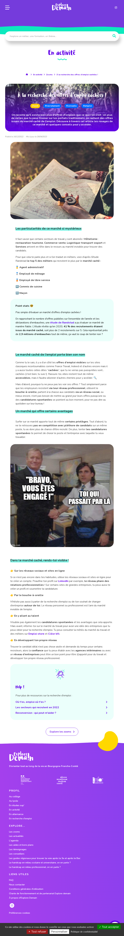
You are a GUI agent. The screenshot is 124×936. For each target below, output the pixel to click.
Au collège (14, 796)
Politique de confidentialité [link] (84, 931)
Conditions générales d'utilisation (26, 889)
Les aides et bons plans (21, 845)
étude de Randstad (62, 322)
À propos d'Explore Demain (23, 897)
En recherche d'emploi (20, 818)
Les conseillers (16, 853)
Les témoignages (17, 849)
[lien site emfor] (98, 780)
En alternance (16, 814)
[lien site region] (62, 780)
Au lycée (13, 801)
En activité (37, 74)
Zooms (49, 74)
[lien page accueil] (61, 7)
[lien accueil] (28, 74)
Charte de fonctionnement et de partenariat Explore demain (40, 893)
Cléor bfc (54, 634)
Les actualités (16, 836)
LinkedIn (63, 581)
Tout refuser (38, 931)
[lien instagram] (116, 7)
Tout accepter (110, 926)
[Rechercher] (114, 36)
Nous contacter (17, 884)
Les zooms (14, 831)
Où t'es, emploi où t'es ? (31, 702)
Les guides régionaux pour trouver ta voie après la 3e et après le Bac (44, 858)
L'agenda (13, 840)
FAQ (11, 880)
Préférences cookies (19, 913)
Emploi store (36, 634)
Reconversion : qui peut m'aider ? (36, 713)
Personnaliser (59, 931)
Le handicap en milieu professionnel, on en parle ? (35, 867)
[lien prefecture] (26, 780)
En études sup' (16, 805)
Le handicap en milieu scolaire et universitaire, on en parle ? (40, 862)
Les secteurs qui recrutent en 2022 (37, 707)
